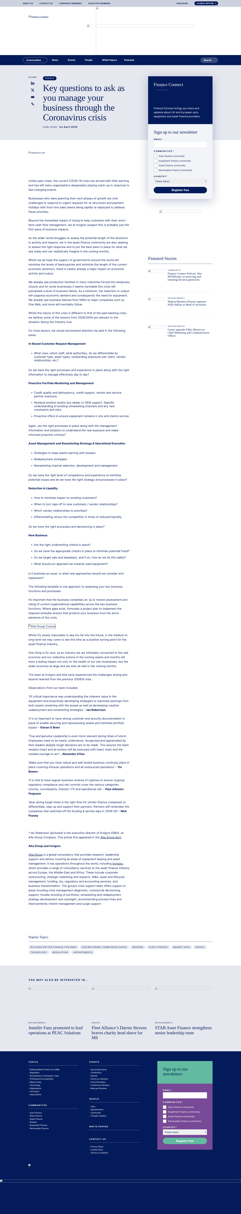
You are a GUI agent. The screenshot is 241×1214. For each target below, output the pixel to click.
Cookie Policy (97, 1149)
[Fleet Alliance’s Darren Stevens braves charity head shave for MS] (120, 1003)
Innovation (34, 1091)
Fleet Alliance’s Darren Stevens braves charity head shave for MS (119, 1032)
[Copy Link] (33, 104)
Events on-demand (99, 1079)
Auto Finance (36, 1113)
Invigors (117, 863)
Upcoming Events (99, 1069)
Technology (39, 952)
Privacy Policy (97, 1146)
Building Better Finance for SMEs (53, 947)
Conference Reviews (100, 1085)
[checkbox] (180, 163)
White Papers (99, 1127)
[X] (33, 90)
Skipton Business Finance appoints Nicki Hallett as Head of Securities (187, 303)
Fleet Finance (158, 947)
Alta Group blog (110, 837)
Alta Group (35, 854)
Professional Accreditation (42, 1079)
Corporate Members (70, 3)
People (49, 78)
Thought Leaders (98, 1116)
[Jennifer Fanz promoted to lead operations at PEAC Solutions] (57, 1003)
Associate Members (99, 3)
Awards (94, 1076)
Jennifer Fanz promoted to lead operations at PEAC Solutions (55, 1030)
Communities (37, 1105)
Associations (35, 1094)
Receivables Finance (39, 1128)
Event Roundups (98, 1082)
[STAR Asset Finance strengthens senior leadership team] (184, 1003)
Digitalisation (35, 1088)
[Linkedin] (33, 83)
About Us (28, 3)
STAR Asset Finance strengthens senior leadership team (183, 1030)
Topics (33, 1062)
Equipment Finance (38, 1125)
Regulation (60, 952)
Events (94, 1062)
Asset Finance (36, 1119)
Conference (96, 1072)
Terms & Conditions (99, 1153)
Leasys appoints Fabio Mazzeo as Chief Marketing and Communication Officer (188, 332)
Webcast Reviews (99, 1088)
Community (174, 270)
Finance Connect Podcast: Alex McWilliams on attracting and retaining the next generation (185, 276)
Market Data (181, 947)
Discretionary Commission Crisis (104, 947)
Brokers (137, 947)
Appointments (176, 298)
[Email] (33, 97)
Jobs (93, 1106)
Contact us (46, 3)
